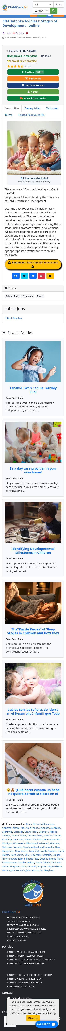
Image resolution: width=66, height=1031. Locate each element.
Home (8, 33)
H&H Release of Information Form (26, 951)
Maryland (49, 870)
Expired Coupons (16, 940)
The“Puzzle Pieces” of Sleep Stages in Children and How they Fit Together (33, 633)
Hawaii (15, 835)
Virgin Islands (54, 866)
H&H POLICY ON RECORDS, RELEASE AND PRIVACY (31, 959)
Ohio (26, 854)
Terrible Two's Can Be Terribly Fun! (33, 390)
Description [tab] (12, 108)
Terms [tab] (8, 115)
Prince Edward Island (13, 858)
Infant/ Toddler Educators (19, 296)
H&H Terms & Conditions (20, 986)
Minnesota (19, 843)
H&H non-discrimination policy (24, 982)
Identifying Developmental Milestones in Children (33, 551)
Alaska (16, 827)
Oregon (56, 854)
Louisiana (18, 839)
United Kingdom (11, 866)
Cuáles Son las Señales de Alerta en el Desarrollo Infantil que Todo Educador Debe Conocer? (33, 713)
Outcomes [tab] (52, 108)
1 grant (34, 91)
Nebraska (7, 847)
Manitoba (37, 839)
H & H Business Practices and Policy (26, 928)
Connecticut (31, 831)
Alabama (6, 827)
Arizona (34, 827)
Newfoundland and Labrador (38, 847)
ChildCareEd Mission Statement (24, 932)
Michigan (7, 843)
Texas (29, 824)
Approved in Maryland (23, 56)
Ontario (47, 854)
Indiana (32, 835)
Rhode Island (56, 858)
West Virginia (23, 870)
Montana (54, 843)
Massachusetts (52, 839)
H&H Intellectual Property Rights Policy (29, 974)
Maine (27, 839)
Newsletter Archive (18, 936)
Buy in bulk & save (35, 85)
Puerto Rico (32, 858)
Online (21, 33)
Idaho (23, 835)
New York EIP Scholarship (35, 262)
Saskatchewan (9, 862)
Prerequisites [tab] (32, 108)
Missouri (44, 843)
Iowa (39, 835)
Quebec (44, 858)
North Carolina (48, 851)
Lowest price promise (23, 61)
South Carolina (26, 862)
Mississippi (32, 843)
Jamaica (48, 835)
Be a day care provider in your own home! (33, 470)
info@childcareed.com (21, 998)
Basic (40, 296)
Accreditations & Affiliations (23, 917)
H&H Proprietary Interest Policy (25, 978)
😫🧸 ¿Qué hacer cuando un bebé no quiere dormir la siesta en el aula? (33, 794)
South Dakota (43, 862)
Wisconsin (37, 870)
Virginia (42, 866)
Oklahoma (36, 854)
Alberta (25, 827)
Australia (55, 827)
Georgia (6, 835)
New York (34, 851)
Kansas (57, 835)
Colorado (18, 831)
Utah (23, 866)
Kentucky (7, 839)
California (7, 831)
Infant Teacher (13, 318)
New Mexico (21, 851)
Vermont (31, 866)
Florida (53, 831)
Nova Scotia (17, 854)
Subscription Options (19, 921)
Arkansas (44, 827)
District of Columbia (43, 824)
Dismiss (33, 1018)
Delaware (44, 831)
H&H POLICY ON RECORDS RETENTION (25, 963)
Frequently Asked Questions (23, 925)
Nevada (17, 847)
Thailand (56, 862)
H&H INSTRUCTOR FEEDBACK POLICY (25, 955)
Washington (8, 870)
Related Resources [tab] (29, 115)
